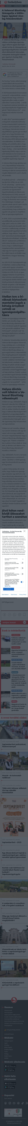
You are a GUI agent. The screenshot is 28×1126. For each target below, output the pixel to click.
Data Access (14, 594)
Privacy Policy (22, 594)
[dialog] (14, 563)
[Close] (24, 531)
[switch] (22, 563)
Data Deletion (5, 594)
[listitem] (14, 559)
